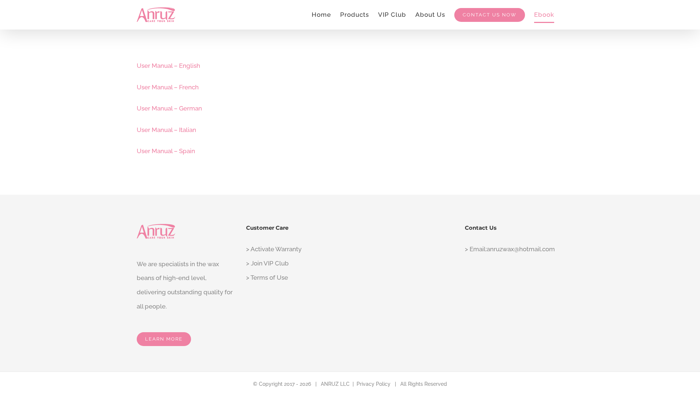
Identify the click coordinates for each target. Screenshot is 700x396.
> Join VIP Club (267, 263)
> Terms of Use (267, 277)
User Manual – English (168, 65)
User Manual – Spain (166, 151)
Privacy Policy (373, 384)
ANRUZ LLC (335, 384)
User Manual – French (168, 87)
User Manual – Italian (166, 129)
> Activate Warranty (274, 249)
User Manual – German (169, 108)
